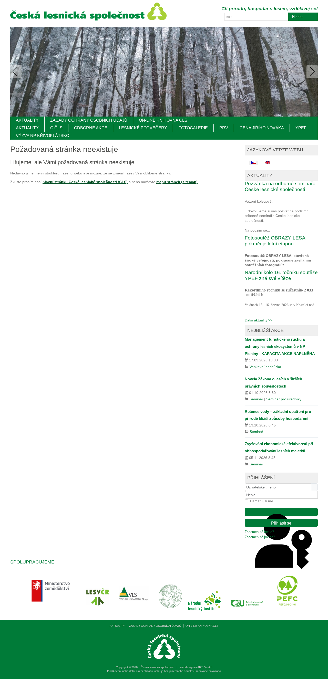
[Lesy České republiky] (99, 613)
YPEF (300, 128)
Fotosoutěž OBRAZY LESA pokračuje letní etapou (275, 240)
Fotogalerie (193, 128)
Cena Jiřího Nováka (262, 128)
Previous (17, 71)
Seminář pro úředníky (283, 399)
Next (311, 71)
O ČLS (56, 128)
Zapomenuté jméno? (260, 537)
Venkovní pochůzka (265, 367)
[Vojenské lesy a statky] (135, 613)
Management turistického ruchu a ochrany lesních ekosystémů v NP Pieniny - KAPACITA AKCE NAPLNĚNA (280, 346)
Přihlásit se (281, 523)
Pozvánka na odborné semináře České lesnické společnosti (280, 186)
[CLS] (88, 19)
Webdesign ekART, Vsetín (196, 667)
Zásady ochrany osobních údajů (88, 120)
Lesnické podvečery (143, 128)
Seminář (256, 399)
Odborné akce (90, 128)
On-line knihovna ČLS (163, 120)
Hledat (297, 17)
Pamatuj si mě (261, 501)
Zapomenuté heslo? (259, 532)
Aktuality (27, 120)
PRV (223, 128)
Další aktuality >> (258, 320)
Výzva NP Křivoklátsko (42, 135)
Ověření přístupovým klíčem (281, 512)
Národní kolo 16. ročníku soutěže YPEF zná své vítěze (281, 275)
